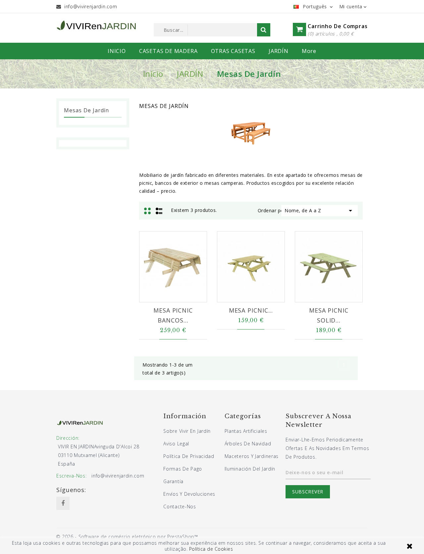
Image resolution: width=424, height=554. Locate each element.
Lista (159, 210)
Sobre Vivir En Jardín (187, 431)
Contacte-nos (179, 506)
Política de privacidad (188, 456)
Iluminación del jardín (250, 469)
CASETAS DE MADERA (168, 51)
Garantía (173, 481)
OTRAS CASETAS (233, 51)
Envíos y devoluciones (189, 494)
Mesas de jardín (86, 110)
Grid (148, 210)
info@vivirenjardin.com (90, 6)
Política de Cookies (211, 549)
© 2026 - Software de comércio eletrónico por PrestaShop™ (127, 536)
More (309, 51)
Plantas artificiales (246, 431)
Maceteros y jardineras (252, 456)
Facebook (63, 503)
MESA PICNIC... (251, 310)
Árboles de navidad (248, 443)
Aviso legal (176, 443)
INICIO (117, 51)
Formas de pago (182, 469)
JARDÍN (279, 51)
